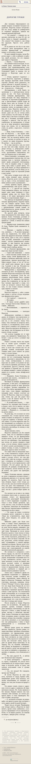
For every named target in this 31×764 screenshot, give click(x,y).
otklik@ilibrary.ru (11, 747)
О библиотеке (7, 749)
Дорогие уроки (11, 6)
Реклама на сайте (8, 750)
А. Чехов (4, 6)
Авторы (26, 2)
